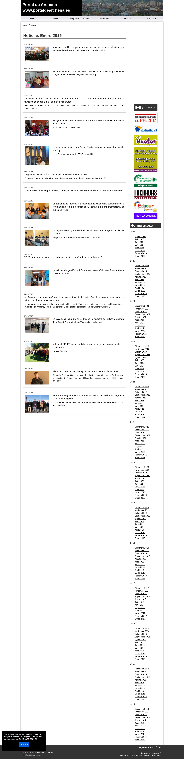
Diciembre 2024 (142, 306)
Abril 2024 (139, 328)
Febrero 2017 (141, 616)
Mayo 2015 (140, 688)
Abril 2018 (139, 570)
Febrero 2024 (141, 334)
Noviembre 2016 (142, 631)
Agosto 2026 (140, 237)
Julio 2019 (139, 521)
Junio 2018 (140, 565)
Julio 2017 (139, 602)
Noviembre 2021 (142, 430)
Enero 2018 (140, 578)
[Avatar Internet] (145, 171)
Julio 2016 (139, 642)
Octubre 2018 (141, 553)
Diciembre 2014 (142, 709)
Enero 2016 (140, 659)
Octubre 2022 (141, 392)
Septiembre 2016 (142, 637)
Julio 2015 (139, 683)
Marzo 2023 (140, 371)
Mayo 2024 (140, 325)
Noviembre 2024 (142, 309)
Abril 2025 (139, 288)
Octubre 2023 (141, 352)
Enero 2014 (140, 740)
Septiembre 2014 (142, 717)
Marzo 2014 (140, 734)
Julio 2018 (139, 562)
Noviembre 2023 (142, 349)
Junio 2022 (140, 403)
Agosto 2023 (140, 357)
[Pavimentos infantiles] (145, 187)
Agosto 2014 (140, 720)
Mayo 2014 (140, 729)
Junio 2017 (140, 605)
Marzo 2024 (140, 331)
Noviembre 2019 (142, 510)
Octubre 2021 (141, 432)
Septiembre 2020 (142, 476)
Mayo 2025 (140, 285)
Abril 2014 (139, 731)
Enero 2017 (140, 619)
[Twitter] (159, 747)
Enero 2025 (140, 296)
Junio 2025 (140, 282)
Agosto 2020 (140, 478)
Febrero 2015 (141, 697)
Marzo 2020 (140, 492)
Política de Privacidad (138, 755)
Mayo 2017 (140, 608)
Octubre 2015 (141, 674)
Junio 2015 (140, 685)
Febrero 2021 (141, 455)
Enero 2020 (140, 498)
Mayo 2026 (140, 245)
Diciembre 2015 (142, 669)
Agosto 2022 (140, 398)
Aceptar (24, 744)
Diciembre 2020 (142, 467)
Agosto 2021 (140, 438)
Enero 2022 (140, 417)
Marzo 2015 (140, 694)
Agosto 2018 (140, 559)
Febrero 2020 (141, 495)
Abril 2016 (139, 651)
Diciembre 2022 (142, 386)
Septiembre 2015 (142, 677)
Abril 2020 (139, 490)
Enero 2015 (140, 699)
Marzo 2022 (140, 412)
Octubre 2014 (141, 715)
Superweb (155, 753)
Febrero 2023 (141, 374)
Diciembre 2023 (142, 346)
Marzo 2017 (140, 613)
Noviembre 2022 (142, 389)
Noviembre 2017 (142, 591)
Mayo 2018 (140, 567)
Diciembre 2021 (142, 427)
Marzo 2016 (140, 653)
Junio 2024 (140, 323)
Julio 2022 (139, 400)
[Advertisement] (145, 63)
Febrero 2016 (141, 656)
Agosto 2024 (140, 317)
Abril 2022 (139, 409)
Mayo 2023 (140, 366)
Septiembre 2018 (142, 556)
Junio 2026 (140, 242)
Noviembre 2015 (142, 671)
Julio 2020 (139, 481)
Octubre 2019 (141, 513)
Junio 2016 (140, 645)
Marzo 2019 (140, 533)
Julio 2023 (139, 360)
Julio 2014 (139, 723)
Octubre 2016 (141, 634)
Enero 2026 (140, 256)
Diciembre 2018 (142, 548)
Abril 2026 (139, 248)
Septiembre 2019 (142, 516)
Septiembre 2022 (142, 395)
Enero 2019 (140, 538)
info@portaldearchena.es (32, 755)
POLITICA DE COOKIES (28, 739)
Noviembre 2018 (142, 551)
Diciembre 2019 (142, 507)
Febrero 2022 (141, 414)
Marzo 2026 (140, 251)
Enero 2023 (140, 377)
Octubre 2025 (141, 271)
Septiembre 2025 (142, 274)
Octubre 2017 (141, 594)
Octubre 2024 (141, 312)
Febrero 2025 (141, 294)
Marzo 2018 (140, 573)
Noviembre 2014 (142, 712)
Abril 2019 (139, 530)
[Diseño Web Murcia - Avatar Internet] (160, 753)
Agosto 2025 (140, 277)
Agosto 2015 (140, 680)
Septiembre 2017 (142, 596)
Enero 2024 (140, 337)
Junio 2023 (140, 363)
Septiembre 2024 (142, 314)
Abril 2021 (139, 449)
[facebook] (156, 747)
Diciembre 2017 (142, 588)
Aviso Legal (124, 755)
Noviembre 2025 (142, 268)
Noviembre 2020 (142, 470)
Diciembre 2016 (142, 628)
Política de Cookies (154, 755)
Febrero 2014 (141, 737)
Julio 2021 (139, 441)
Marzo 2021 (140, 452)
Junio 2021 (140, 444)
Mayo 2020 (140, 487)
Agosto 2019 (140, 519)
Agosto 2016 (140, 639)
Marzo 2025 (140, 291)
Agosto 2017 (140, 599)
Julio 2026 (139, 239)
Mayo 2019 (140, 527)
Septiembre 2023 (142, 355)
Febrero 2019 (141, 535)
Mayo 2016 (140, 648)
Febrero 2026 (141, 253)
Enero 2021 (140, 458)
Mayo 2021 (140, 446)
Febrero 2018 (141, 576)
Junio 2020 (140, 484)
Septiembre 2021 (142, 435)
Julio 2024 (139, 320)
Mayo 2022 (140, 406)
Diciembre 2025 (142, 266)
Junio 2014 (140, 726)
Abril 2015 (139, 691)
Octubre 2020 (141, 473)
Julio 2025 (139, 280)
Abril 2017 (139, 610)
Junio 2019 (140, 524)
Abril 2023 (139, 369)
